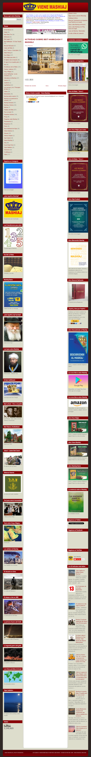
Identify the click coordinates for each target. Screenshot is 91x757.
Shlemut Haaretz (8, 135)
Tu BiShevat (7, 152)
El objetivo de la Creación (10, 59)
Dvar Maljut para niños (10, 57)
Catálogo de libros (73, 18)
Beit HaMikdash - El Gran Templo (12, 41)
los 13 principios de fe (40, 17)
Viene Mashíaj (8, 752)
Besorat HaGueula (9, 45)
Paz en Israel (7, 112)
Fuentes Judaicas (8, 69)
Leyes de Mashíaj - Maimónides (77, 31)
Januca (6, 80)
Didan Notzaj (7, 52)
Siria (5, 142)
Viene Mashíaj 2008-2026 (80, 752)
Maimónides (7, 94)
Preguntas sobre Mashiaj (10, 119)
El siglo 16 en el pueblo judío (11, 62)
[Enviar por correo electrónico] (26, 79)
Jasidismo (6, 82)
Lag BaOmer (7, 85)
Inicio (47, 85)
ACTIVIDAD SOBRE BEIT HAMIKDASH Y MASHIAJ (43, 40)
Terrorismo (7, 149)
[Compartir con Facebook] (31, 79)
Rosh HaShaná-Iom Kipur (10, 128)
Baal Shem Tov (8, 34)
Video (5, 154)
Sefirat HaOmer (8, 131)
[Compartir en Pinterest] (32, 79)
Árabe (5, 32)
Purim (5, 126)
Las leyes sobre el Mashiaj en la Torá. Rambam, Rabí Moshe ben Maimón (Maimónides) (81, 639)
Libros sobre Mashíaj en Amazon (77, 24)
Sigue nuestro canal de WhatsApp (77, 15)
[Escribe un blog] (27, 79)
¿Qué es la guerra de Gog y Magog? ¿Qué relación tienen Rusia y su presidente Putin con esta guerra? (81, 676)
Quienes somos (73, 13)
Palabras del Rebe (9, 109)
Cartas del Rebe (8, 48)
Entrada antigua (62, 85)
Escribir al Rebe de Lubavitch (76, 33)
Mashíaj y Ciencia (8, 105)
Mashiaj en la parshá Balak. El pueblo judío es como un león (81, 693)
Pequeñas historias (9, 114)
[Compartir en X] (29, 79)
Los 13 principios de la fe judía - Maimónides (81, 588)
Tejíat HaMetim (8, 147)
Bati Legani (7, 39)
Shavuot (6, 133)
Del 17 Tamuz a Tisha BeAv (11, 50)
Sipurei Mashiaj (8, 140)
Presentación (7, 121)
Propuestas (7, 124)
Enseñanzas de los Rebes (11, 67)
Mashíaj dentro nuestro (10, 96)
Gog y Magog (7, 71)
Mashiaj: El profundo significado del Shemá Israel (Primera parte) (81, 621)
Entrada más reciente (30, 85)
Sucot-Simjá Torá (8, 145)
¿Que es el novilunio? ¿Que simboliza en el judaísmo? (81, 728)
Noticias (6, 107)
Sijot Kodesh (7, 138)
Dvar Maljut (7, 55)
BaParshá (6, 37)
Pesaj (5, 116)
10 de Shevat (7, 29)
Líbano (6, 91)
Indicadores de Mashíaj (10, 78)
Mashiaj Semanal (8, 102)
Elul (5, 64)
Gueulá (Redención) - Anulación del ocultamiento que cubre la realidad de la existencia (81, 712)
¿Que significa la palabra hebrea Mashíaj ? (80, 572)
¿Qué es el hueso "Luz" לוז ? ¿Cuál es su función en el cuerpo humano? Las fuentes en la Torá (81, 658)
